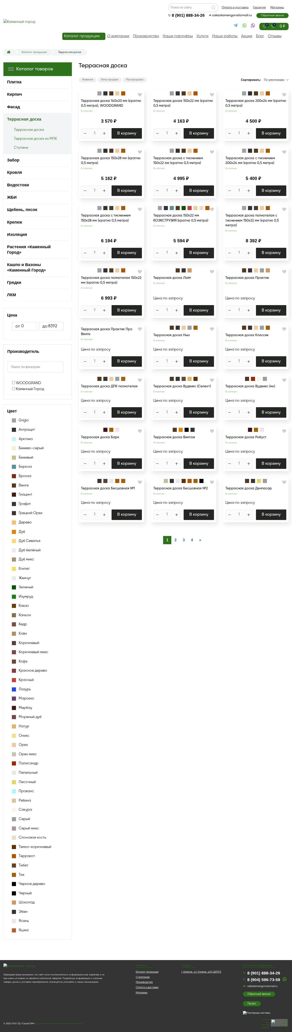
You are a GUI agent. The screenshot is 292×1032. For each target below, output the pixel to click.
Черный (25, 893)
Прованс (26, 791)
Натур (24, 726)
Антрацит (27, 430)
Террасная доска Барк (100, 437)
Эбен (23, 912)
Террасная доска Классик (247, 335)
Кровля (14, 172)
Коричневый (29, 643)
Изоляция (17, 234)
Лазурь (25, 689)
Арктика (26, 439)
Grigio (24, 420)
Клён (23, 634)
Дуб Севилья (29, 541)
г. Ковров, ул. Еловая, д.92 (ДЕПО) (201, 972)
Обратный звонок (272, 15)
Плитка (14, 82)
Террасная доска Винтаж (174, 437)
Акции (246, 36)
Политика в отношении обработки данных (59, 1023)
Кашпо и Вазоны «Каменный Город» (26, 267)
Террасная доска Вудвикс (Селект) (182, 386)
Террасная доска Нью (171, 335)
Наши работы (224, 36)
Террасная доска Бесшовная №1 (108, 488)
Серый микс (29, 828)
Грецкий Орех (30, 513)
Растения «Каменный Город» (29, 249)
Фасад (13, 107)
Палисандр (28, 763)
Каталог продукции (82, 36)
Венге (24, 485)
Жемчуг (25, 578)
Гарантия (259, 7)
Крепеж (14, 222)
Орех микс (28, 754)
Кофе (23, 661)
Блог (260, 36)
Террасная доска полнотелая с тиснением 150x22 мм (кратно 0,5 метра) (252, 220)
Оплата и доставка (235, 7)
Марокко (26, 698)
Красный (26, 680)
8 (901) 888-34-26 (188, 15)
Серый (24, 819)
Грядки (14, 282)
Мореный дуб (30, 717)
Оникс (24, 736)
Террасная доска (24, 119)
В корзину (126, 133)
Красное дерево (33, 671)
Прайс (252, 1003)
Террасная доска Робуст (245, 437)
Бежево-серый (31, 448)
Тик (21, 875)
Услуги (202, 36)
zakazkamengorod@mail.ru (232, 15)
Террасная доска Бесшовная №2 (180, 488)
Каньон (25, 615)
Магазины (277, 7)
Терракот (27, 856)
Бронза (25, 476)
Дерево (25, 522)
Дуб (22, 532)
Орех (23, 745)
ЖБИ (12, 197)
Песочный (27, 782)
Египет (24, 569)
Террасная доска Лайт (172, 278)
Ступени (21, 148)
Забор (13, 160)
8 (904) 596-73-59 (263, 979)
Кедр (23, 624)
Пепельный (28, 773)
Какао (24, 606)
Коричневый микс (33, 652)
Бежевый (26, 457)
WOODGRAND (28, 383)
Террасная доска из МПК (35, 139)
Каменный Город (29, 389)
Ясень (24, 921)
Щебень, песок (22, 209)
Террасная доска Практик (247, 278)
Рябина (25, 800)
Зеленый (26, 587)
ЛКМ (11, 295)
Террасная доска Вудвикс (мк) (250, 386)
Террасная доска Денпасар (248, 488)
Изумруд (26, 597)
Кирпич (14, 94)
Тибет (23, 865)
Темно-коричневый (35, 847)
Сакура (25, 810)
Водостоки (18, 185)
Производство (146, 36)
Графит (25, 504)
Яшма (24, 930)
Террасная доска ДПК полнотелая (109, 386)
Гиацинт (25, 494)
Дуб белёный (30, 550)
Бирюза (25, 467)
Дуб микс (26, 559)
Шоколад (27, 902)
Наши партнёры (178, 36)
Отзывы (275, 36)
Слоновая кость (32, 837)
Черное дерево (32, 884)
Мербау (25, 708)
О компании (118, 36)
